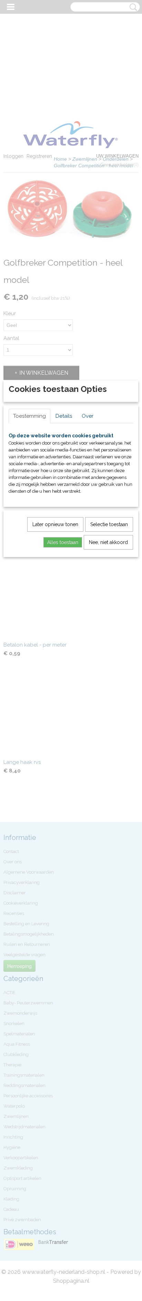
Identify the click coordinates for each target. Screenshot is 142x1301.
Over (87, 416)
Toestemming (29, 416)
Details (63, 416)
